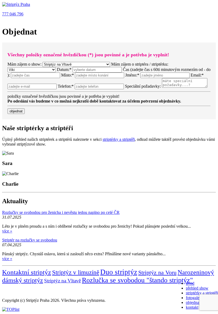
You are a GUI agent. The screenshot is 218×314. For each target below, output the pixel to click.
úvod (190, 283)
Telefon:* (66, 86)
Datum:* (64, 69)
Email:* (197, 75)
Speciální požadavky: (143, 86)
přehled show (197, 288)
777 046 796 (12, 14)
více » (7, 231)
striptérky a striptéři (202, 293)
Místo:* (68, 75)
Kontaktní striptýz (26, 272)
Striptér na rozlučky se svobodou (29, 240)
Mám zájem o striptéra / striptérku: (139, 64)
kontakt (192, 307)
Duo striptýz (118, 272)
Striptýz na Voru (157, 272)
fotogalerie (195, 297)
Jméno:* (132, 75)
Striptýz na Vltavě (62, 280)
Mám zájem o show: (24, 64)
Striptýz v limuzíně (75, 272)
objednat (193, 302)
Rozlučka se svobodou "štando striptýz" (137, 280)
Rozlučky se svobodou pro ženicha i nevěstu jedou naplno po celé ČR (61, 212)
